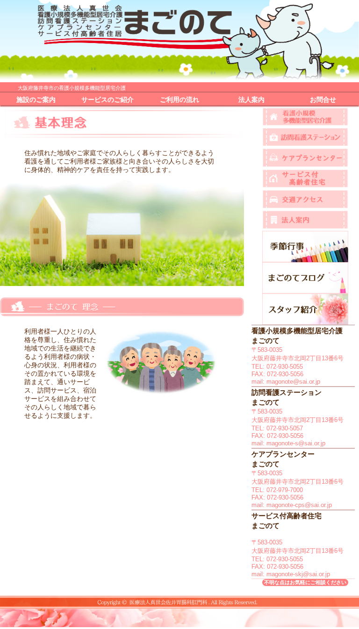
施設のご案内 (36, 99)
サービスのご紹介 (107, 99)
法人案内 (251, 99)
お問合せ (323, 99)
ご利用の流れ (179, 99)
